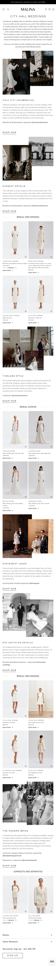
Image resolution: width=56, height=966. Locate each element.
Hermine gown (35, 501)
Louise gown (34, 451)
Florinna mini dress (12, 770)
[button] (8, 9)
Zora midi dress (35, 261)
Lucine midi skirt (11, 915)
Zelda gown (8, 501)
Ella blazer (34, 915)
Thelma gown (9, 451)
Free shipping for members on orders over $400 (28, 2)
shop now (9, 132)
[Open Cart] (53, 9)
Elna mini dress (35, 770)
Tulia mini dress (10, 720)
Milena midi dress (11, 315)
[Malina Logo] (28, 9)
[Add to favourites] (26, 257)
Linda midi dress (10, 261)
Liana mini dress (36, 720)
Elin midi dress (35, 315)
